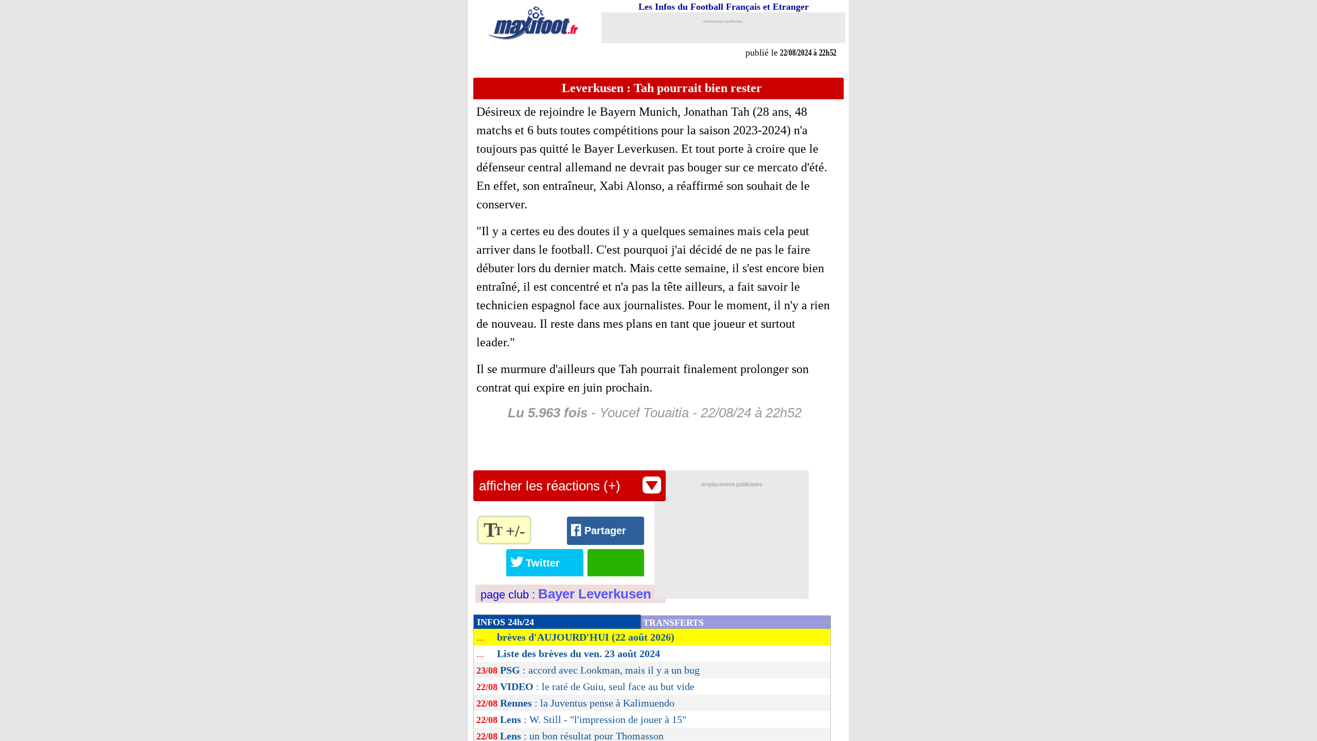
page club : (565, 594)
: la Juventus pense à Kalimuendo (587, 703)
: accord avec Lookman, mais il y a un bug (600, 670)
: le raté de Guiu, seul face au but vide (597, 686)
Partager (605, 530)
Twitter (543, 563)
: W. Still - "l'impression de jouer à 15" (593, 719)
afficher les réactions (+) (549, 485)
